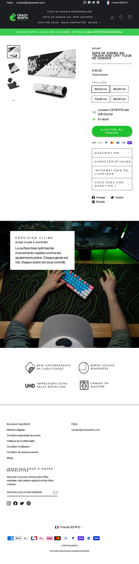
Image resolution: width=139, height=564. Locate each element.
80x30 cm (119, 89)
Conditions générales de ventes (24, 435)
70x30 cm (100, 99)
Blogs (10, 458)
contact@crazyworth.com (30, 2)
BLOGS (93, 22)
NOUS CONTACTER (73, 22)
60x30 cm (119, 99)
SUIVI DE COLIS (48, 22)
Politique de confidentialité (20, 441)
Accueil (96, 48)
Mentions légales (16, 430)
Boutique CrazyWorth (18, 424)
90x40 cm (100, 89)
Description (107, 153)
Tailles (99, 82)
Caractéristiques (113, 161)
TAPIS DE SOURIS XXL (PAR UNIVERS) (68, 17)
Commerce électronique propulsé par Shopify (69, 551)
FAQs (10, 2)
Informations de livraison (111, 172)
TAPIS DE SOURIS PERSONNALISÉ (69, 12)
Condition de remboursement (22, 452)
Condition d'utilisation (18, 446)
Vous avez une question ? (109, 184)
